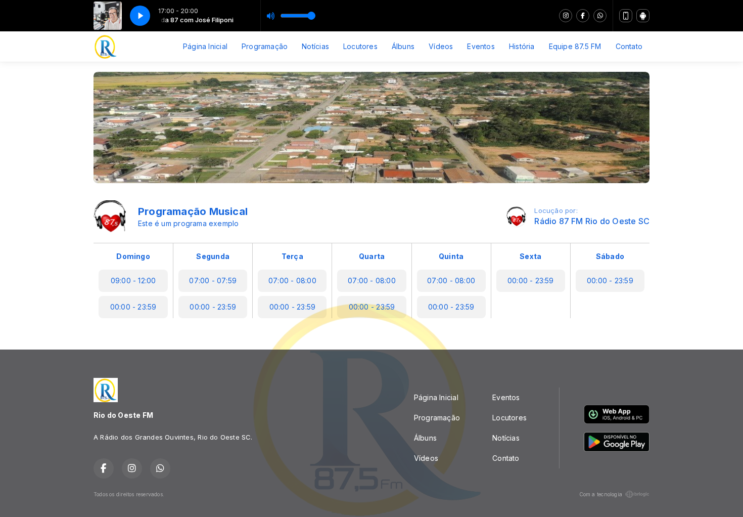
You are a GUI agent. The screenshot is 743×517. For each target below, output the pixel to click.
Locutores (360, 46)
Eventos (480, 46)
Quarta (372, 256)
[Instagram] (565, 15)
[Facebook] (582, 15)
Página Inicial (205, 46)
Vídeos (441, 46)
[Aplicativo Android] (642, 15)
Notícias (315, 46)
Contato (629, 46)
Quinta (451, 256)
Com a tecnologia (600, 494)
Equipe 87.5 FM (575, 46)
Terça (292, 256)
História (522, 46)
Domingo (133, 256)
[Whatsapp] (600, 15)
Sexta (530, 256)
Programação (265, 46)
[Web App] (625, 15)
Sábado (610, 256)
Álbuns (403, 46)
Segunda (212, 256)
